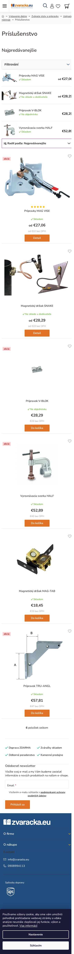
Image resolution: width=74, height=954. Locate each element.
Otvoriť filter (37, 64)
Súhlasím (36, 945)
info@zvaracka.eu (18, 859)
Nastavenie (36, 934)
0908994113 (16, 866)
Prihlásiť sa (17, 804)
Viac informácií (28, 926)
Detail (37, 238)
